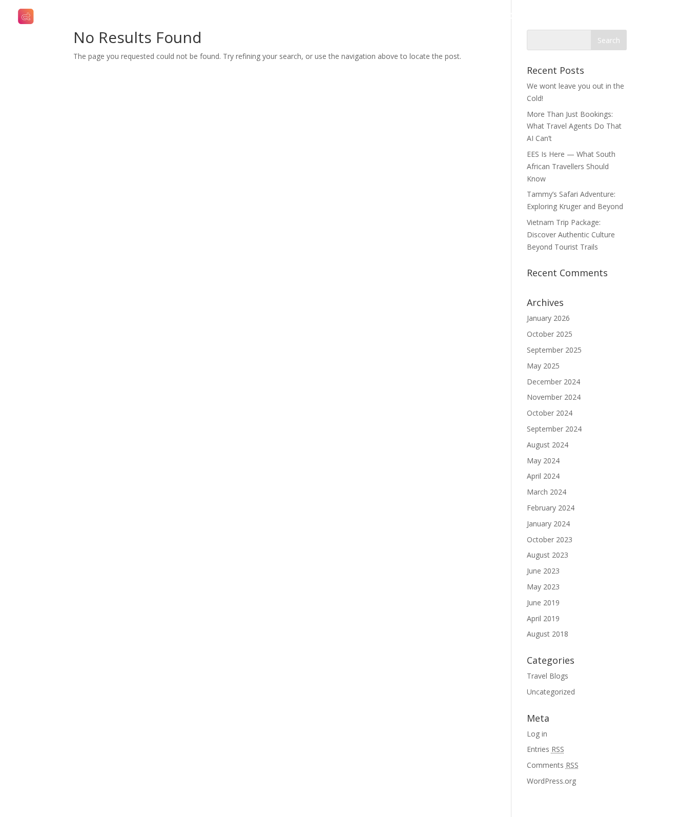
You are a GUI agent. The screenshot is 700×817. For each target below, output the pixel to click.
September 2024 (554, 429)
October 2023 (549, 539)
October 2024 (549, 413)
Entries (545, 749)
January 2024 (548, 523)
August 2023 (547, 555)
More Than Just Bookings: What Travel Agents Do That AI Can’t (574, 126)
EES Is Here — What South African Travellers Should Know (571, 166)
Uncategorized (551, 692)
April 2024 (543, 476)
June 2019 (543, 602)
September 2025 (554, 350)
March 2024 (546, 492)
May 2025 (543, 366)
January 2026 (548, 318)
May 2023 (543, 586)
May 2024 (543, 460)
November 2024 (554, 397)
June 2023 (543, 571)
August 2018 (547, 634)
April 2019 (543, 618)
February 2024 (550, 508)
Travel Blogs (547, 676)
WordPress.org (551, 781)
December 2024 (553, 381)
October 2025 (549, 334)
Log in (537, 734)
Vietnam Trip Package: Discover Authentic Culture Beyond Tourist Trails (571, 234)
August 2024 (547, 445)
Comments (553, 765)
